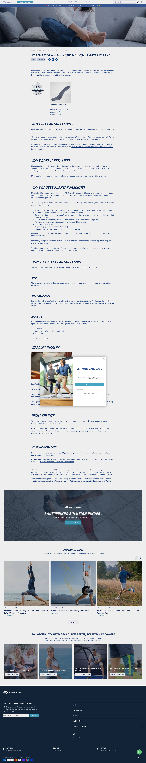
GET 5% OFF (89, 384)
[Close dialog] (103, 358)
